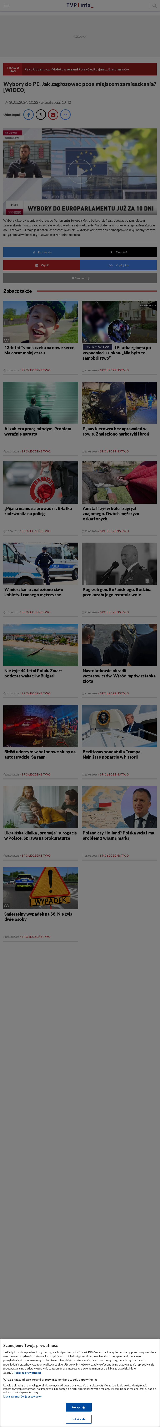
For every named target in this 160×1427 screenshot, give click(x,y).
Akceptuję (78, 1407)
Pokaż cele (79, 1419)
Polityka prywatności (27, 1372)
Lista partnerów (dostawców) (22, 1396)
